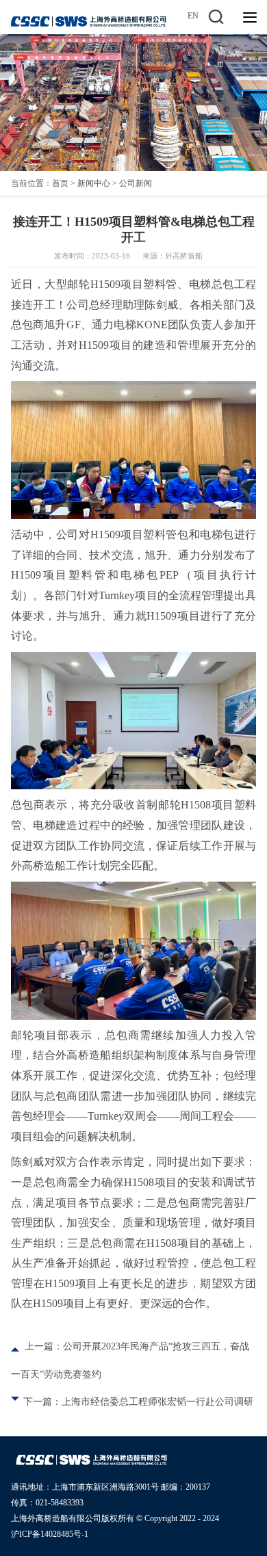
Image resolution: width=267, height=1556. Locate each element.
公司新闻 (135, 183)
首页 (60, 183)
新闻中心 (93, 183)
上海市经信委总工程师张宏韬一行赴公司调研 (157, 1402)
